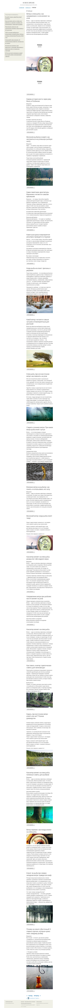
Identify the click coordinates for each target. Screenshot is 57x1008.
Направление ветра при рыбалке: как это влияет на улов (38, 597)
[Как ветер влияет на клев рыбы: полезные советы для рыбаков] (39, 814)
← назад (29, 995)
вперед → (37, 995)
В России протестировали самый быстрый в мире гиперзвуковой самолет (13, 54)
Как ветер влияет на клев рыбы (37, 629)
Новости (28, 7)
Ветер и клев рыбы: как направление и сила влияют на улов (37, 16)
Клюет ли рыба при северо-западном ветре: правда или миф (38, 874)
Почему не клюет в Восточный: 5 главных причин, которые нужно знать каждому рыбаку (38, 931)
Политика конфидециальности (26, 1003)
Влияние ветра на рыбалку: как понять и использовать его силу (38, 488)
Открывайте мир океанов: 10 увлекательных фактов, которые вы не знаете (14, 41)
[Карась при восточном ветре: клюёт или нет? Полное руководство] (39, 758)
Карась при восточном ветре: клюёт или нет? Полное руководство (37, 716)
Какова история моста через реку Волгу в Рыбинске (38, 100)
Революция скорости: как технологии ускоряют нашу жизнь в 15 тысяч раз (14, 28)
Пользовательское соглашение (30, 1001)
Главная (21, 7)
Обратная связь (39, 1001)
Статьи (34, 7)
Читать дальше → (30, 94)
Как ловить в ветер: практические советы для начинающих (38, 666)
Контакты (22, 1001)
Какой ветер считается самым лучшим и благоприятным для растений (37, 322)
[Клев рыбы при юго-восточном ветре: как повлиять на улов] (39, 414)
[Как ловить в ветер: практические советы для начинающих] (39, 700)
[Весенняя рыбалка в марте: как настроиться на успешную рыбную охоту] (39, 177)
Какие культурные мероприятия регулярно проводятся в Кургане (38, 236)
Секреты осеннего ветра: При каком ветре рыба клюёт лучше (39, 428)
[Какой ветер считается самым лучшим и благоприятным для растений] (39, 359)
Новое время (28, 2)
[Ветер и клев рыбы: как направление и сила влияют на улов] (39, 64)
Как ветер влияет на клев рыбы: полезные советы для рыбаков (38, 774)
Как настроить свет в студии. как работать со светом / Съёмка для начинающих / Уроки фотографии (13, 22)
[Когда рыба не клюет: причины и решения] (39, 304)
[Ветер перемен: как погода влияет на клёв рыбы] (39, 839)
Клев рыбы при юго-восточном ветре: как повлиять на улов (37, 375)
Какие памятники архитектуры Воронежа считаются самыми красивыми (37, 194)
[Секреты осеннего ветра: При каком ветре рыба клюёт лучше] (39, 472)
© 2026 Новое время (9, 1001)
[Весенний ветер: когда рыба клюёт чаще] (39, 542)
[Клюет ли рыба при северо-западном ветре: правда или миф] (39, 914)
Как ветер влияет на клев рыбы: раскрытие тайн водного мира (38, 558)
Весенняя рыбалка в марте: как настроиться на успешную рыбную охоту (39, 139)
